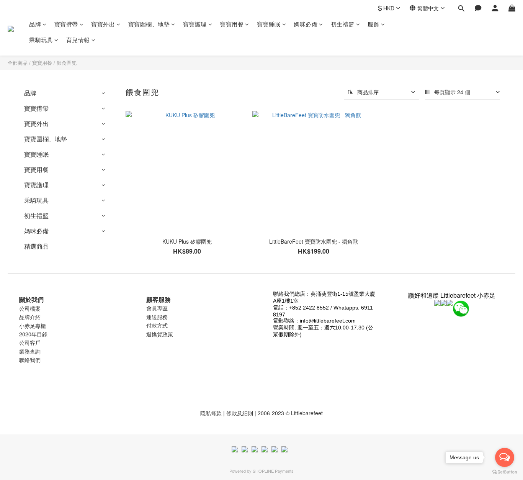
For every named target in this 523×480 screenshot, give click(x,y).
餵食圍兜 (67, 62)
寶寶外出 (103, 24)
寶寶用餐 (232, 24)
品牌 (35, 24)
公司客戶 (30, 342)
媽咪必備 (305, 24)
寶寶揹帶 (66, 24)
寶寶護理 (195, 24)
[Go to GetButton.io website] (504, 472)
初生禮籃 (343, 24)
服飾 (373, 24)
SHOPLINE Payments (273, 471)
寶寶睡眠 (269, 24)
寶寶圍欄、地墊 (149, 24)
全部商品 (18, 62)
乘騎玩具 (41, 40)
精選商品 (36, 246)
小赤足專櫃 (32, 325)
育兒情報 (78, 40)
